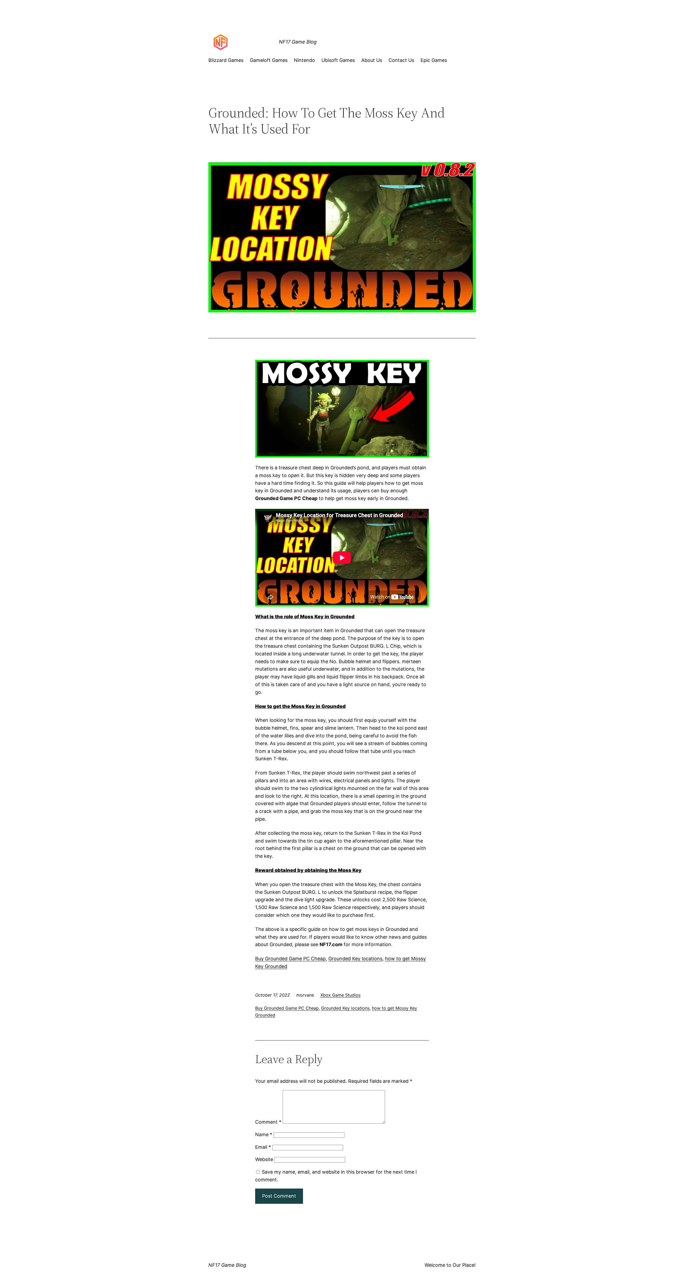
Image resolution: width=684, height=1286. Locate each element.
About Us (371, 60)
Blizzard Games (225, 60)
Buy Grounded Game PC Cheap (290, 958)
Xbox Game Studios (340, 995)
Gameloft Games (268, 60)
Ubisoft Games (338, 60)
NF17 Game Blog (298, 42)
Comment (268, 1122)
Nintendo (304, 60)
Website (264, 1159)
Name (263, 1134)
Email (263, 1147)
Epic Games (434, 60)
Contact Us (401, 60)
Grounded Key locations (355, 958)
